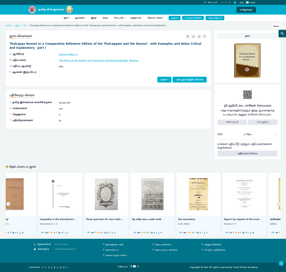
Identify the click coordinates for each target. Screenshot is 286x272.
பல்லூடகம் (135, 18)
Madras (134, 60)
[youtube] (135, 266)
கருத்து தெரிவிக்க (212, 244)
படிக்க (163, 79)
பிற (25, 25)
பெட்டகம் (119, 18)
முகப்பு (174, 18)
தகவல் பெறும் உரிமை (116, 255)
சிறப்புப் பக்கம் (155, 18)
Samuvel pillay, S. (68, 54)
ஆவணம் (80, 18)
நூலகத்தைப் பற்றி (114, 244)
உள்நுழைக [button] (246, 10)
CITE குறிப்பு (263, 122)
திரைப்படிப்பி (212, 2)
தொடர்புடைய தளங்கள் (166, 249)
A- (222, 2)
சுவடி (105, 18)
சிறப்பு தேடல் (215, 18)
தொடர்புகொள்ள (163, 244)
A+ (230, 2)
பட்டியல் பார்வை (193, 18)
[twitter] (138, 266)
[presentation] (8, 204)
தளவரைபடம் (112, 249)
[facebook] (131, 266)
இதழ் (93, 18)
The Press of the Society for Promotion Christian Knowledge (93, 60)
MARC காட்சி (232, 122)
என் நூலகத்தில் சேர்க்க (189, 79)
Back (276, 26)
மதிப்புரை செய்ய (248, 153)
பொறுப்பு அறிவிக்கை (214, 249)
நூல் (66, 18)
